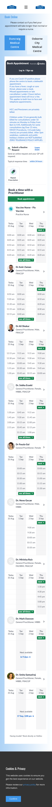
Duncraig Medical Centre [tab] (14, 43)
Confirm (13, 798)
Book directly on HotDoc (32, 736)
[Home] (11, 7)
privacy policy (29, 784)
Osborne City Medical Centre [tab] (37, 45)
